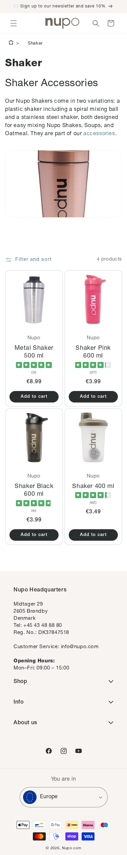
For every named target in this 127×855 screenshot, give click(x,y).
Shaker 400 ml (93, 487)
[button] (13, 23)
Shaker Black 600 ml (34, 490)
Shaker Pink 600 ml (93, 352)
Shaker (35, 44)
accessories (99, 134)
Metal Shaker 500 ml (34, 352)
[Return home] (11, 43)
